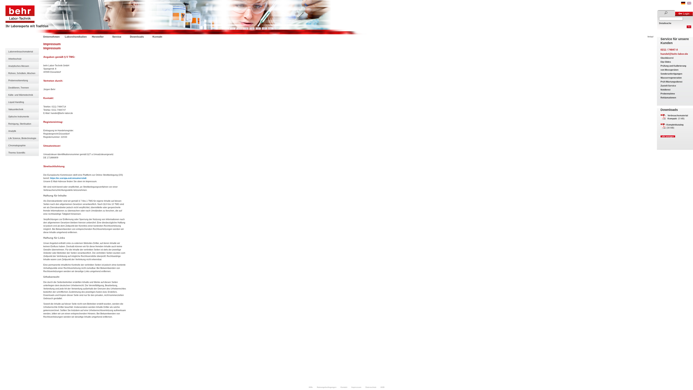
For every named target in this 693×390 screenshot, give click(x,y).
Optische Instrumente (18, 116)
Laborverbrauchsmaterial (20, 51)
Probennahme (668, 93)
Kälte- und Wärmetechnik (20, 95)
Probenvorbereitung (18, 80)
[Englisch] (689, 4)
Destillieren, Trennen (18, 87)
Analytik (12, 131)
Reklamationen (668, 97)
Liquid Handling (16, 102)
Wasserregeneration (671, 78)
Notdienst (665, 89)
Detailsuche (665, 23)
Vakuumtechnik (15, 109)
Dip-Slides (666, 62)
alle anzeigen (668, 136)
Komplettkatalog (674, 125)
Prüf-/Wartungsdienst (671, 82)
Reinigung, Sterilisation (19, 124)
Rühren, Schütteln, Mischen (21, 73)
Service (116, 36)
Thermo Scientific (16, 152)
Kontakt (157, 36)
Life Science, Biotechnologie (22, 138)
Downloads (137, 36)
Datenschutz (370, 387)
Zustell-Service (668, 85)
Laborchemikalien (76, 36)
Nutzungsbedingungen (326, 387)
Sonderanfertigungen (671, 74)
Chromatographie (17, 145)
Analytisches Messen (18, 66)
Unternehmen (51, 36)
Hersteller (98, 36)
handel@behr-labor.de (674, 53)
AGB (382, 387)
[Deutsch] (683, 4)
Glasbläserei (667, 58)
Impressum (356, 387)
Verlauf (650, 37)
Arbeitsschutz (14, 59)
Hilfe (311, 387)
